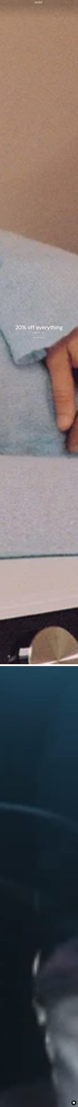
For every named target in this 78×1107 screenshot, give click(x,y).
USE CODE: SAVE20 (39, 338)
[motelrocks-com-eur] (38, 2)
